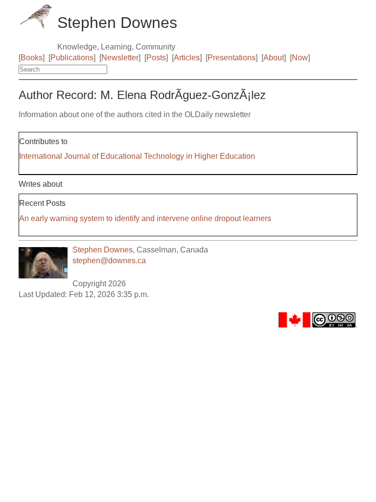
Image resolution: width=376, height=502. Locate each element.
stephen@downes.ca (109, 260)
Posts (156, 57)
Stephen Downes (102, 250)
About (273, 57)
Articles (187, 57)
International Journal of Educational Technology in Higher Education (137, 156)
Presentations (232, 57)
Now (300, 57)
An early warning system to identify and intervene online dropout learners (145, 218)
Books (32, 57)
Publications (72, 57)
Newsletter (120, 57)
